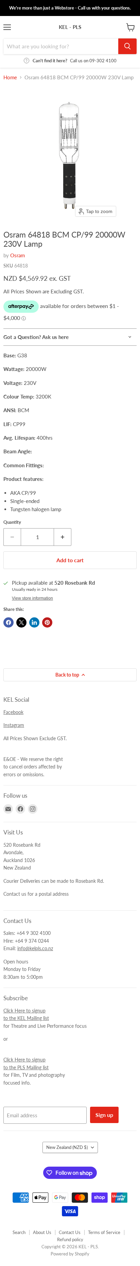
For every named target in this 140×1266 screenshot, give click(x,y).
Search (19, 1232)
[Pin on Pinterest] (47, 622)
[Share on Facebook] (8, 622)
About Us (42, 1232)
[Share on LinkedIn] (34, 622)
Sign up (104, 1114)
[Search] (127, 46)
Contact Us (70, 1232)
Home (10, 77)
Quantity (12, 522)
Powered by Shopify (70, 1253)
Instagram (13, 725)
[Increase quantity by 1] (62, 537)
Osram (17, 255)
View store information (32, 598)
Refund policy (70, 1239)
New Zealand (67, 1147)
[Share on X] (21, 622)
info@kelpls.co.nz (35, 948)
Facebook (13, 712)
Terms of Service (104, 1232)
